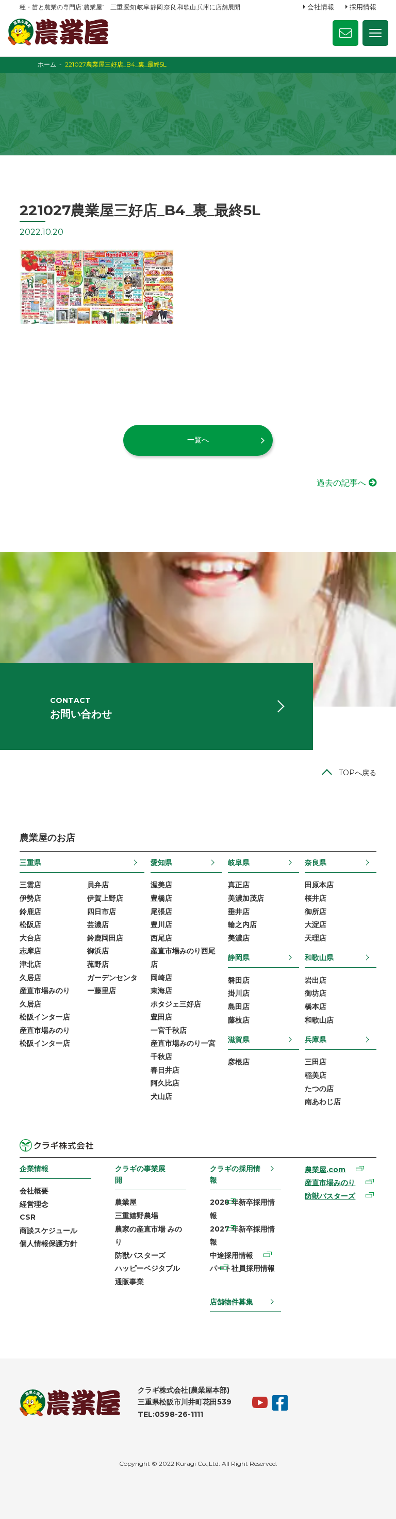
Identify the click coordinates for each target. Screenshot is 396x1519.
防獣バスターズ (140, 1255)
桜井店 (315, 898)
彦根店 (239, 1061)
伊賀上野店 (105, 898)
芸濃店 (98, 924)
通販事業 (129, 1281)
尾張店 (161, 911)
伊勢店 (30, 898)
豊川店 (161, 924)
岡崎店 (161, 977)
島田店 (239, 1006)
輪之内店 (242, 924)
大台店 (30, 937)
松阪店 (30, 924)
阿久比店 (165, 1083)
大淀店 (315, 924)
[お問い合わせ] (345, 33)
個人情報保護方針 (48, 1243)
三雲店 (30, 884)
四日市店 (101, 911)
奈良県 (315, 862)
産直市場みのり (330, 1182)
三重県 (30, 862)
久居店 (30, 977)
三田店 (315, 1061)
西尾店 (161, 937)
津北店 (30, 964)
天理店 (315, 937)
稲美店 (315, 1075)
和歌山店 (319, 1020)
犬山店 (161, 1096)
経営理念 (34, 1204)
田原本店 (319, 884)
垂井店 (239, 911)
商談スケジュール (48, 1230)
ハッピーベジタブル (147, 1268)
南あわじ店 (323, 1101)
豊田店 (161, 1016)
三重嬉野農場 (136, 1215)
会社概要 (34, 1190)
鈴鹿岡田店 (105, 937)
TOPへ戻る (357, 772)
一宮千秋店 (169, 1030)
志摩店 (30, 950)
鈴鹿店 (30, 911)
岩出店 (315, 980)
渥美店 (161, 884)
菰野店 (98, 964)
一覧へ (198, 439)
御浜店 (98, 950)
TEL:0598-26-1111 (170, 1414)
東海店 (161, 990)
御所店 (315, 911)
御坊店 (315, 993)
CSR (28, 1217)
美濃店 (239, 937)
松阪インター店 (45, 1016)
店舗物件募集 (231, 1301)
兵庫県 (315, 1039)
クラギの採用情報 (235, 1174)
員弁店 (98, 884)
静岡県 (239, 957)
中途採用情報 (231, 1255)
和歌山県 (319, 957)
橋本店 (315, 1006)
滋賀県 (239, 1039)
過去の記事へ (341, 483)
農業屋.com (325, 1169)
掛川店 (239, 993)
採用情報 (363, 7)
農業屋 (126, 1202)
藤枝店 (239, 1020)
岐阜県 (239, 862)
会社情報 (320, 7)
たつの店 (319, 1088)
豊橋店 (161, 898)
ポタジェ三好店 (176, 1004)
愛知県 (161, 862)
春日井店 (165, 1070)
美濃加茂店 (246, 898)
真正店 (239, 884)
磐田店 (239, 980)
